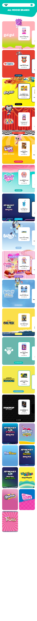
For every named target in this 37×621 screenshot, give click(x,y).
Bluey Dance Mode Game (24, 353)
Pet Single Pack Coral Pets (24, 181)
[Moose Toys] (6, 5)
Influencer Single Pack (24, 36)
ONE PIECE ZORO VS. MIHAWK (24, 411)
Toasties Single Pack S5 (24, 266)
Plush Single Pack (24, 209)
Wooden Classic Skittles (24, 237)
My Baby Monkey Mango (24, 152)
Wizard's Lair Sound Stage (24, 382)
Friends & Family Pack (24, 295)
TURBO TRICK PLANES (24, 65)
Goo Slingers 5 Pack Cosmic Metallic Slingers (24, 95)
